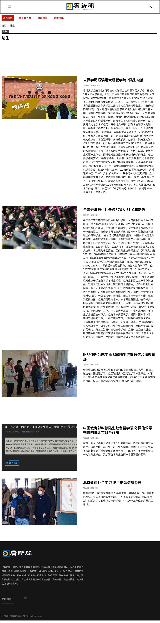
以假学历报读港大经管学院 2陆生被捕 (113, 79)
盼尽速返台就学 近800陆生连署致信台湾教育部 (119, 357)
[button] (25, 597)
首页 (4, 25)
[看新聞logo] (80, 9)
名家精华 (59, 17)
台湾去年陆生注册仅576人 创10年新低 (114, 209)
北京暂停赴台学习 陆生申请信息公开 (112, 482)
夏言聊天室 (25, 17)
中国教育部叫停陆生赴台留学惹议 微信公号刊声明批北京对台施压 (117, 430)
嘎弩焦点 (43, 17)
